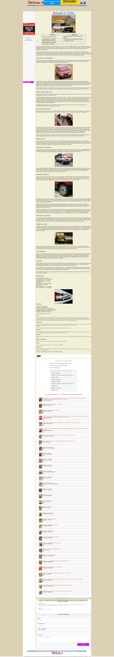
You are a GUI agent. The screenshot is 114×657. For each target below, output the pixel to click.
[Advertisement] (57, 8)
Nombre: (39, 618)
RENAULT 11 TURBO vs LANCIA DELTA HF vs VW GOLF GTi (62, 375)
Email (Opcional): (41, 623)
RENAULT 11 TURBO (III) (56, 379)
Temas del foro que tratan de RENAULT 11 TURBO (58, 365)
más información (86, 656)
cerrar (89, 656)
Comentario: (40, 634)
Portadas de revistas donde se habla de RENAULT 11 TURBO (60, 363)
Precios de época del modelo (55, 367)
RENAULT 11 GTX (55, 390)
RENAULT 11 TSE (55, 377)
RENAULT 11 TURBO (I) (56, 381)
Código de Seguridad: (42, 628)
